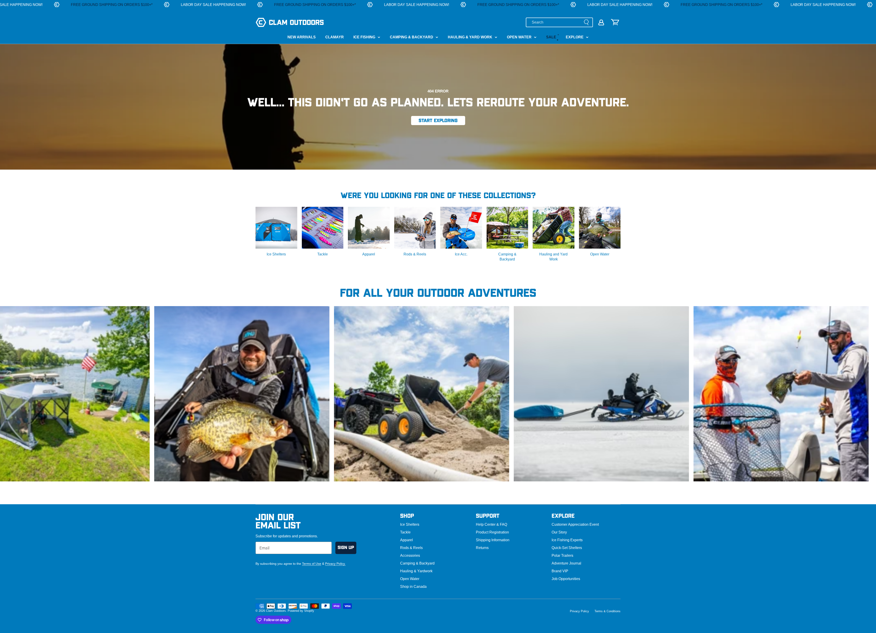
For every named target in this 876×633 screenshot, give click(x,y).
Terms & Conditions (607, 611)
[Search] (586, 22)
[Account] (601, 22)
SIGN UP (346, 548)
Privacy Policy (579, 611)
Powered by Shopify (301, 610)
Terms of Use (311, 563)
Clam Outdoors (276, 610)
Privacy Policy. (335, 563)
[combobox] (559, 22)
